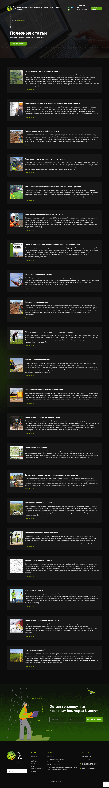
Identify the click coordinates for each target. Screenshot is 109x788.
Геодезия (50, 757)
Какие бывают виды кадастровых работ (42, 620)
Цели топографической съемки (38, 274)
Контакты (20, 10)
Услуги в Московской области (57, 770)
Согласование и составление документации (62, 767)
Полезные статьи (36, 769)
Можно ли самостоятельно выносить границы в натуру (49, 332)
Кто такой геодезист (34, 590)
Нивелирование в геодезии (36, 302)
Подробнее (28, 89)
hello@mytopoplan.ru (89, 768)
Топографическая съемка (55, 759)
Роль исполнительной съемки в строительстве (45, 159)
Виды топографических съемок (38, 560)
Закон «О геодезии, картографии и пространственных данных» (52, 244)
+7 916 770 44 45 (87, 760)
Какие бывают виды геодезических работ (43, 417)
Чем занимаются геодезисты (37, 360)
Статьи (57, 7)
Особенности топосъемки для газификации (44, 389)
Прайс (46, 7)
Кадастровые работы (54, 764)
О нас (51, 7)
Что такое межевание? (35, 650)
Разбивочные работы (54, 762)
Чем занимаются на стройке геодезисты (42, 131)
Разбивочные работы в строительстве (41, 532)
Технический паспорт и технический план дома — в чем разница (52, 103)
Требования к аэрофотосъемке (38, 503)
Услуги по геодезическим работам (28, 7)
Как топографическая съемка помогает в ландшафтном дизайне (53, 186)
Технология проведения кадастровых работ (44, 214)
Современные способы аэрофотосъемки (42, 71)
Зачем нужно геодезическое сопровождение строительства (51, 475)
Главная (14, 20)
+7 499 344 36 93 (87, 756)
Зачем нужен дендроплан (36, 447)
